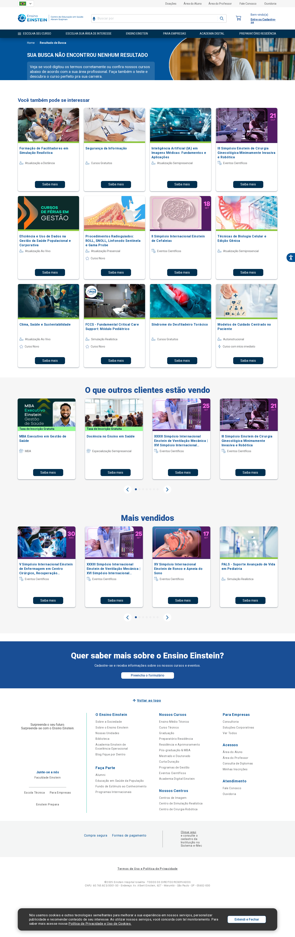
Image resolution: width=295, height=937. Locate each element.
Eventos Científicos (172, 773)
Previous (128, 489)
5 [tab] (150, 489)
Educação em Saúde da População (120, 780)
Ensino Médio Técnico (174, 721)
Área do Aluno (193, 3)
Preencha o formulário (147, 675)
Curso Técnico (169, 727)
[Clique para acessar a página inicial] (50, 23)
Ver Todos (230, 733)
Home (31, 42)
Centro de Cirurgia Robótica (178, 809)
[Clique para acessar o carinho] (239, 18)
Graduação (166, 733)
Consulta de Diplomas (238, 763)
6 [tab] (154, 489)
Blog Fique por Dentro (111, 754)
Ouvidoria (270, 3)
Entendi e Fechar (247, 919)
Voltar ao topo (149, 700)
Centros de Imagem (173, 797)
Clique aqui (188, 832)
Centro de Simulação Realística (181, 803)
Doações (170, 3)
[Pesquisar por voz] (94, 18)
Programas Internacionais (114, 792)
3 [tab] (143, 489)
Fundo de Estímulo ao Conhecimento (121, 786)
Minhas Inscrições (235, 769)
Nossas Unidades (107, 733)
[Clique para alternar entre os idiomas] (26, 4)
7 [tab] (158, 489)
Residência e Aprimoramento (179, 744)
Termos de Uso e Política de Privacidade (147, 868)
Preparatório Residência (176, 738)
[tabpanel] (46, 439)
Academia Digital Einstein (177, 778)
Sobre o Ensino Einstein (112, 727)
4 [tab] (147, 489)
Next (167, 489)
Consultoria (231, 721)
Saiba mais (50, 184)
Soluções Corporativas (238, 727)
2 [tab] (139, 489)
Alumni (100, 775)
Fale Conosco (248, 3)
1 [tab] (136, 489)
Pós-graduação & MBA (174, 750)
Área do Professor (220, 3)
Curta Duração (169, 761)
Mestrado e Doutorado (174, 756)
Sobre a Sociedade (109, 721)
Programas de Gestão (174, 767)
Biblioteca (102, 738)
